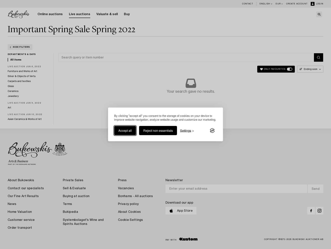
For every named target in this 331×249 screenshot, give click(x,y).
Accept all (125, 130)
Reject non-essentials (158, 130)
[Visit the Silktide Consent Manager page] (212, 130)
